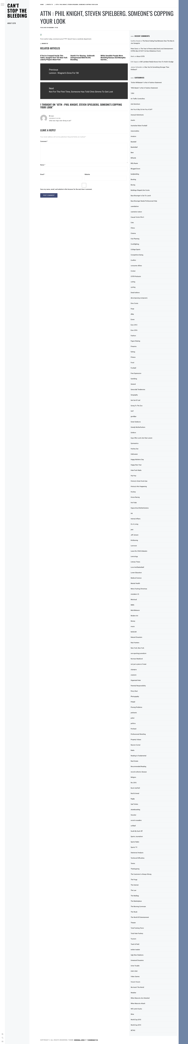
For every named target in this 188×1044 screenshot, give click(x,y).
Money (133, 621)
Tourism (133, 939)
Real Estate (134, 761)
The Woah (134, 912)
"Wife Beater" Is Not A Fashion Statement (144, 88)
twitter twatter (135, 949)
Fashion (133, 336)
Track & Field (135, 944)
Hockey (133, 492)
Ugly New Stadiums (137, 955)
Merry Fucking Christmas (139, 589)
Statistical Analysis (137, 853)
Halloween (134, 454)
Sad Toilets (134, 804)
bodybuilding (135, 174)
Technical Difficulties (137, 858)
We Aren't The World (137, 987)
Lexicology (134, 556)
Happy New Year (136, 465)
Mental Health (135, 583)
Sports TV (45, 43)
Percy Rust (134, 691)
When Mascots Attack (138, 1003)
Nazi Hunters (135, 643)
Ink (132, 513)
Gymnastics (134, 443)
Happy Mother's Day (137, 459)
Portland (133, 729)
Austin (133, 120)
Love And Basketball (137, 567)
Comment (44, 141)
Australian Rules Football (139, 126)
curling (133, 282)
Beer (132, 152)
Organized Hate (136, 680)
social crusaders (136, 820)
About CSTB (11, 23)
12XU (132, 93)
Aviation (133, 136)
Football (133, 368)
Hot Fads (134, 502)
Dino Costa (134, 303)
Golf (132, 411)
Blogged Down (135, 169)
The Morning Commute (138, 906)
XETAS (133, 1030)
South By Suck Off (136, 831)
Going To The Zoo (136, 406)
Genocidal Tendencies (138, 389)
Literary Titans (135, 562)
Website (87, 174)
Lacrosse (134, 546)
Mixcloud (134, 599)
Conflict (133, 260)
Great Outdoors (136, 422)
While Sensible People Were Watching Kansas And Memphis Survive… (113, 58)
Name (42, 165)
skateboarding (135, 809)
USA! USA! (134, 971)
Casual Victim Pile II (137, 217)
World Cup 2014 (136, 1025)
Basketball (134, 147)
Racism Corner (135, 745)
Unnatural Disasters (137, 960)
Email (42, 174)
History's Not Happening (139, 486)
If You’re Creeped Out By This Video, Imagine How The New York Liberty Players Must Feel (53, 58)
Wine (132, 1014)
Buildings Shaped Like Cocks (140, 190)
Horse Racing (135, 497)
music (133, 626)
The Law (133, 890)
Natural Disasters (136, 637)
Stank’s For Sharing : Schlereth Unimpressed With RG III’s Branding (82, 58)
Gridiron (133, 432)
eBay (132, 314)
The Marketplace (136, 901)
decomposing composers (139, 298)
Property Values (136, 739)
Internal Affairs (135, 519)
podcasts (134, 713)
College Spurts (135, 249)
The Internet (135, 885)
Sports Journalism (137, 836)
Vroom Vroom (135, 982)
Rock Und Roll (135, 788)
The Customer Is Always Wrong (141, 874)
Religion (133, 777)
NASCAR (133, 632)
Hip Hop (133, 476)
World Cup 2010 (136, 1019)
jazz (132, 529)
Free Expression (136, 373)
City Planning (135, 239)
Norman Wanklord (137, 659)
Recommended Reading (138, 766)
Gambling (134, 379)
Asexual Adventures (137, 115)
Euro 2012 (134, 325)
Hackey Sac (134, 449)
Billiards (133, 158)
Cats (132, 222)
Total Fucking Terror (137, 928)
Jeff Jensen (134, 535)
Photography (135, 696)
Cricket (133, 271)
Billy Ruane (134, 163)
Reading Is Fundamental (138, 756)
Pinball (133, 702)
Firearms (133, 346)
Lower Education (136, 573)
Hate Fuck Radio (136, 470)
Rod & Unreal (135, 793)
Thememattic (92, 1040)
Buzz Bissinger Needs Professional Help (144, 201)
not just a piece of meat (138, 664)
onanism (133, 675)
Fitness (133, 357)
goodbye (133, 416)
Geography (134, 395)
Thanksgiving (135, 869)
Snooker (133, 815)
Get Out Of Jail (135, 400)
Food (132, 362)
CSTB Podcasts (136, 276)
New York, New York (137, 648)
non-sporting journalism (138, 653)
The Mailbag (135, 896)
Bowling (133, 179)
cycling (133, 287)
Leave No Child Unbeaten (139, 551)
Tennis (133, 863)
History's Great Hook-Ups (139, 481)
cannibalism (135, 206)
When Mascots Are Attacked (140, 998)
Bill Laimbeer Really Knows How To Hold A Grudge (156, 62)
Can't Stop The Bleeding (17, 10)
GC (57, 27)
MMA (132, 605)
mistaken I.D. (135, 594)
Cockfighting (135, 244)
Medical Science (136, 578)
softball (133, 826)
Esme (132, 319)
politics (133, 723)
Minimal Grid (79, 1040)
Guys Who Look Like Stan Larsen (141, 438)
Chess (133, 228)
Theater (133, 923)
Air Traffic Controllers (138, 99)
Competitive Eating (137, 255)
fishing (133, 352)
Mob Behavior (135, 610)
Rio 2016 (133, 783)
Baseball (133, 142)
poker (132, 718)
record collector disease (139, 772)
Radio (132, 750)
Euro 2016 (134, 330)
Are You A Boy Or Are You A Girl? (141, 109)
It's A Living (134, 524)
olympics (134, 669)
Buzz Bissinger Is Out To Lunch (141, 196)
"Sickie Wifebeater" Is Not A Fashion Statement (146, 82)
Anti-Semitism (135, 104)
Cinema (133, 233)
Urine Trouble (135, 966)
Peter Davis (134, 49)
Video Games (135, 976)
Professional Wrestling (138, 734)
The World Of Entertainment (140, 917)
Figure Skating (135, 341)
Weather (133, 993)
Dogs (132, 309)
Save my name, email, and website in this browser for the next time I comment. (66, 189)
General (133, 384)
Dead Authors (135, 292)
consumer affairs (136, 266)
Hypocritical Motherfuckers (140, 508)
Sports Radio (135, 842)
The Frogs (134, 879)
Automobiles (135, 131)
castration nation (136, 212)
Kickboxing (134, 540)
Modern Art (134, 616)
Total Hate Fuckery (137, 933)
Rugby (133, 799)
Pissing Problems (136, 707)
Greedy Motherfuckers (138, 427)
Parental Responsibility (138, 686)
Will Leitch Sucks (136, 1009)
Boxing (133, 185)
